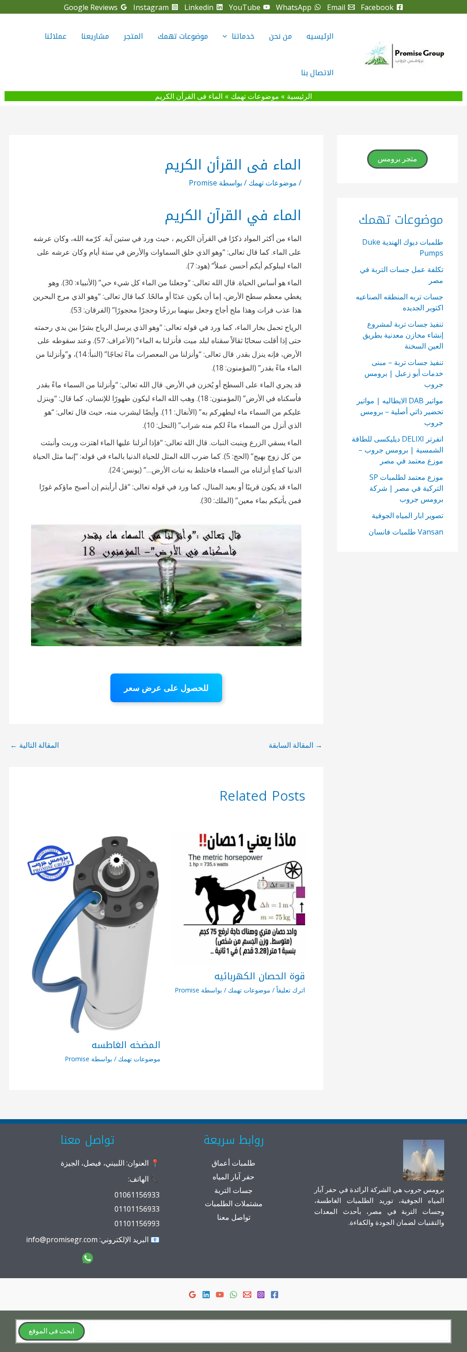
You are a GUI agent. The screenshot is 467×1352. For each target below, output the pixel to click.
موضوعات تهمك (273, 183)
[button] (227, 36)
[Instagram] (261, 1294)
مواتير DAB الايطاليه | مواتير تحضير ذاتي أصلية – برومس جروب (400, 411)
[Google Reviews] (192, 1294)
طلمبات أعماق (233, 1163)
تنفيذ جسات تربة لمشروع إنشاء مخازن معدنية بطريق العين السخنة (403, 335)
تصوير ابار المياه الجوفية (407, 515)
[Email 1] (247, 1294)
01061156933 (137, 1195)
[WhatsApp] (233, 1294)
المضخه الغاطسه (126, 1045)
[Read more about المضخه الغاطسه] (94, 931)
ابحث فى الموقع (51, 1331)
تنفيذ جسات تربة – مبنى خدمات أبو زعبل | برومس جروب (403, 373)
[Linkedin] (206, 1294)
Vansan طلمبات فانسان (405, 532)
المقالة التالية (34, 745)
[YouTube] (220, 1294)
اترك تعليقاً (290, 990)
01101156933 (137, 1209)
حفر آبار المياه (233, 1177)
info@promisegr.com (62, 1239)
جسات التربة (233, 1190)
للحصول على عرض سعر (166, 687)
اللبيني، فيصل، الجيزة (93, 1163)
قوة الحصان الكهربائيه (259, 976)
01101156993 (137, 1223)
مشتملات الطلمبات (234, 1203)
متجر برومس (397, 159)
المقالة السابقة (295, 745)
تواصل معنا (233, 1217)
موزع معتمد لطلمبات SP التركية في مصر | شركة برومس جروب (406, 488)
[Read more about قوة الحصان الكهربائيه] (238, 897)
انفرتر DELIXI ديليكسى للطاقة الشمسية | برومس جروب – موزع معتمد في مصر (397, 450)
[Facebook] (274, 1294)
